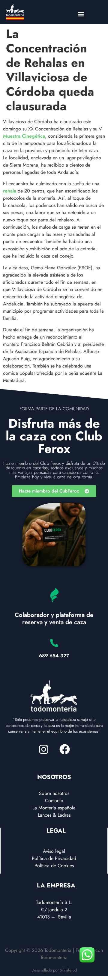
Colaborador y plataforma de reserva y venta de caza (54, 619)
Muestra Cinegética (24, 136)
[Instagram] (43, 749)
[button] (81, 14)
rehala (9, 190)
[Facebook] (64, 749)
